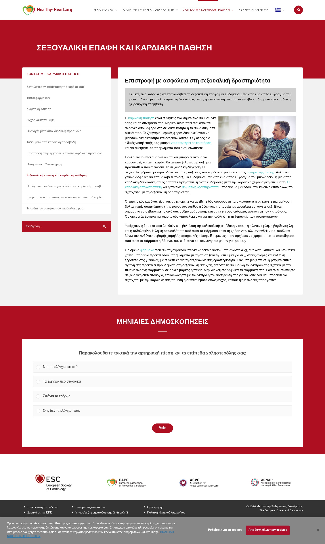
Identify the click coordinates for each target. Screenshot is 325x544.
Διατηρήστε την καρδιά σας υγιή (148, 10)
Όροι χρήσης (155, 507)
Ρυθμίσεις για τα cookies (225, 530)
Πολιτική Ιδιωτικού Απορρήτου (166, 513)
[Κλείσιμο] (318, 530)
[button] (166, 367)
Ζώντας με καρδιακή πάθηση (206, 10)
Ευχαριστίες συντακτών (90, 507)
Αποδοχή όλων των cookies (268, 530)
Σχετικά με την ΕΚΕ (39, 513)
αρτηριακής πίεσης (260, 172)
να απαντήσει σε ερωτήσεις (191, 143)
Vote (162, 428)
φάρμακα (147, 250)
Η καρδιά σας (104, 10)
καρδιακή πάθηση (141, 118)
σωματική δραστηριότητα (200, 187)
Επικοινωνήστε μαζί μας (42, 507)
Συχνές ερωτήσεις (254, 10)
